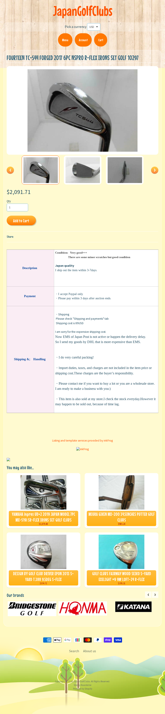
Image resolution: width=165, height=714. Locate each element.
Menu (65, 40)
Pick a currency (75, 26)
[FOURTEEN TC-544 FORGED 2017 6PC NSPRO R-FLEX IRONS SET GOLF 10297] (41, 170)
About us (89, 651)
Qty (9, 201)
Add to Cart (21, 220)
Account (83, 40)
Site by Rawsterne (82, 685)
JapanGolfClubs (82, 11)
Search (74, 651)
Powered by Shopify (82, 688)
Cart (100, 40)
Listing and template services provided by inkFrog (82, 440)
